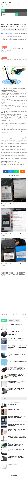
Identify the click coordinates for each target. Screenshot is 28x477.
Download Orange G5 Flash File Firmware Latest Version (12, 234)
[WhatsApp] (16, 171)
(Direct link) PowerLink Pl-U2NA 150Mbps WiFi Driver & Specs (15, 339)
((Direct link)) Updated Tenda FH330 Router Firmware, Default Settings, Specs (17, 347)
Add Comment (11, 29)
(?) (16, 29)
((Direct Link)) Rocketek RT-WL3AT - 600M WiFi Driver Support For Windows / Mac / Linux (17, 444)
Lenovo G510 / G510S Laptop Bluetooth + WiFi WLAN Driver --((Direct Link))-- (15, 333)
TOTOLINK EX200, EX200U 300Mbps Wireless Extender (17, 463)
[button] (22, 171)
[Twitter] (11, 171)
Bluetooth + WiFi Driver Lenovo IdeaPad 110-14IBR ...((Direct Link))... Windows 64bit (17, 390)
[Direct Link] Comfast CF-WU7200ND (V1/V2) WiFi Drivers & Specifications (17, 360)
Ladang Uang (6, 2)
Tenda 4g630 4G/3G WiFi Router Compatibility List (15, 325)
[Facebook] (5, 171)
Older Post (24, 314)
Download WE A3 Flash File (15, 409)
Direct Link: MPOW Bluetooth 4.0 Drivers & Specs (16, 403)
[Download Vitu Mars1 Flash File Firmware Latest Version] (14, 250)
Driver (4, 47)
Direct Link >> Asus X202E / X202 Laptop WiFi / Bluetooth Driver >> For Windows (17, 424)
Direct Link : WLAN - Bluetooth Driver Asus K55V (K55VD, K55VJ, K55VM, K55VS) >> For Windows (16, 368)
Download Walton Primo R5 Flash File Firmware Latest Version (17, 430)
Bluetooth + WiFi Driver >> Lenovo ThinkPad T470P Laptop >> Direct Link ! (16, 354)
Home (14, 314)
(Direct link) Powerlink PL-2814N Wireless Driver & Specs (16, 382)
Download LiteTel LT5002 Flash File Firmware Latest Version (13, 204)
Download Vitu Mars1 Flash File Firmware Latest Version (12, 264)
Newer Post (4, 314)
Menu (3, 10)
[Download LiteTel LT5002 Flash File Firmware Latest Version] (14, 190)
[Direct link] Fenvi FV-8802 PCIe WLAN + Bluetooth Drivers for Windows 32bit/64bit (15, 375)
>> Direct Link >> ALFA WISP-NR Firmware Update (16, 450)
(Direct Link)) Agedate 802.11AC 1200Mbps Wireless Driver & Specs (17, 437)
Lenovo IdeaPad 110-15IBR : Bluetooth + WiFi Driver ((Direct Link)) (16, 458)
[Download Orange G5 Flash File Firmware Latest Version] (14, 220)
